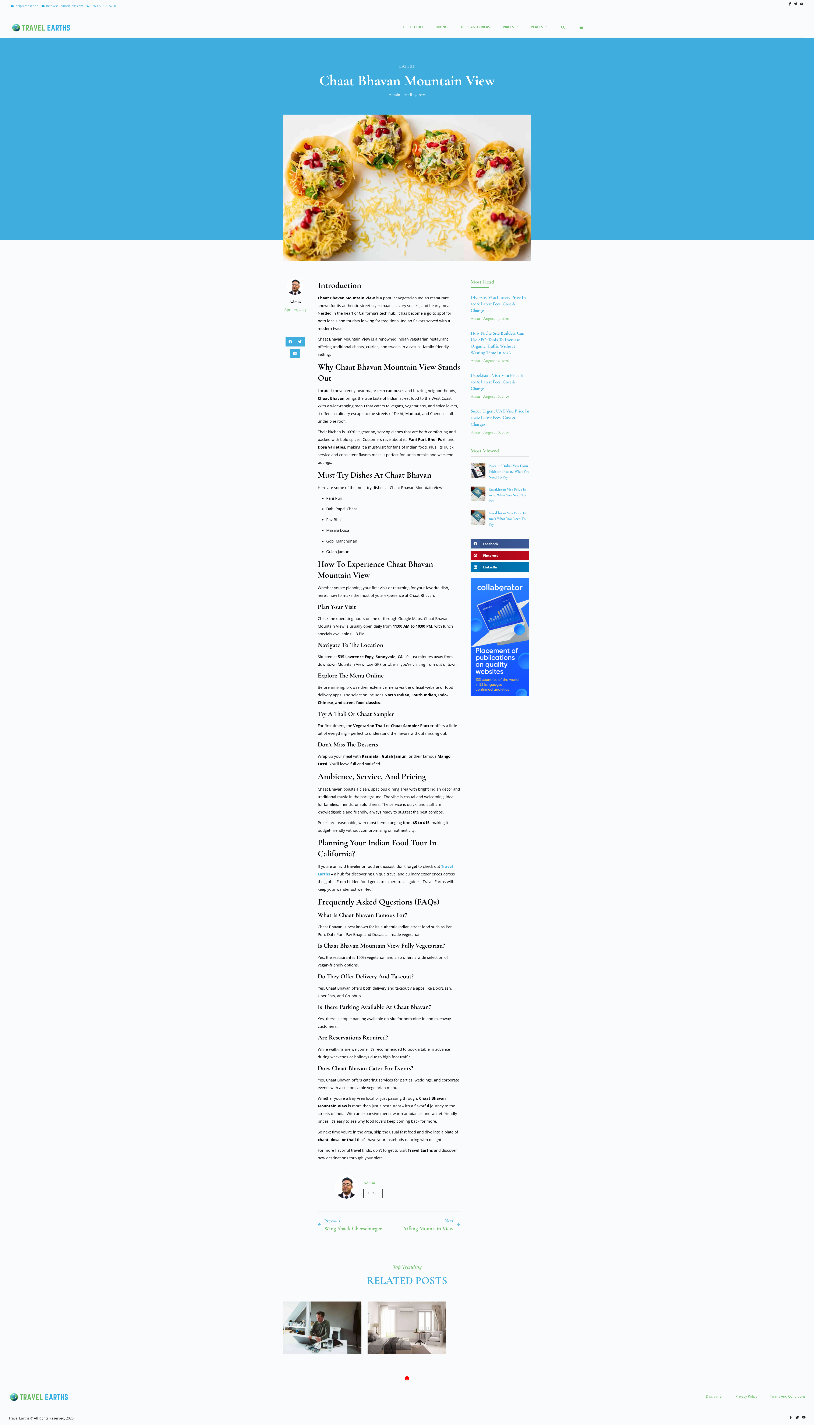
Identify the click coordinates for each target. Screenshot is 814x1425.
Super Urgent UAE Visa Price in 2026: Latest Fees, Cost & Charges (500, 417)
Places (537, 27)
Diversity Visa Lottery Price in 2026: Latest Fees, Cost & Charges (498, 304)
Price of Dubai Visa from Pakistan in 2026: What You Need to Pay (509, 471)
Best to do (413, 27)
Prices (508, 27)
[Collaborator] (500, 694)
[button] (563, 27)
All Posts (373, 1193)
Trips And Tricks (475, 27)
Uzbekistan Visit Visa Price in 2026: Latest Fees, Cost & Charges (498, 382)
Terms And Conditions (788, 1396)
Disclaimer (714, 1396)
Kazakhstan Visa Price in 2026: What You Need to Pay (507, 495)
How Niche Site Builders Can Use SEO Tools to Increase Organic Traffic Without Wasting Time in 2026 (322, 1327)
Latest (407, 66)
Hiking (442, 27)
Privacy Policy (746, 1396)
